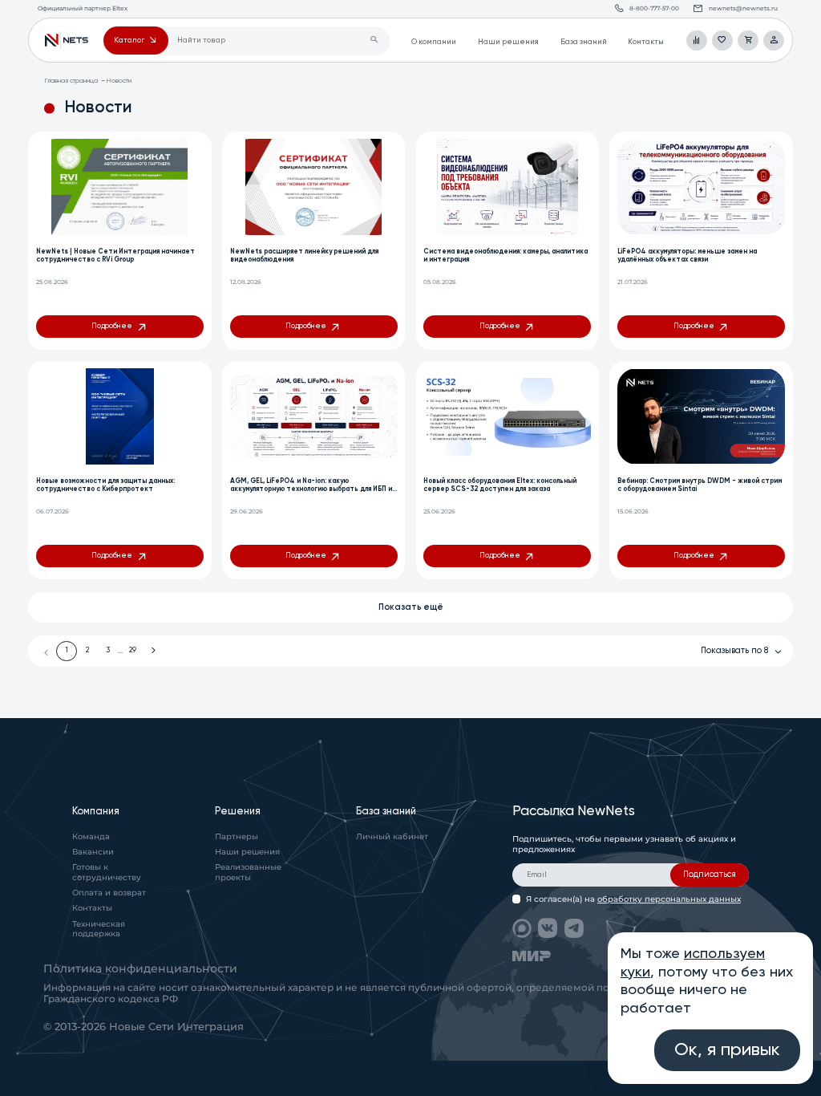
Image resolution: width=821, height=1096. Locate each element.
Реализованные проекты (248, 872)
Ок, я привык (727, 1050)
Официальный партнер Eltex (66, 40)
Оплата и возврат (109, 892)
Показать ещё (410, 607)
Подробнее (111, 326)
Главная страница (71, 80)
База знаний (583, 42)
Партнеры (236, 836)
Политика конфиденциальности (140, 968)
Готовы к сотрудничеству (106, 872)
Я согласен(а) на (633, 899)
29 (132, 650)
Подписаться (709, 875)
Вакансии (93, 851)
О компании (433, 42)
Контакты (646, 42)
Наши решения (508, 42)
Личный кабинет (392, 836)
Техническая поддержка (98, 929)
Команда (91, 836)
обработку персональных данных (669, 899)
